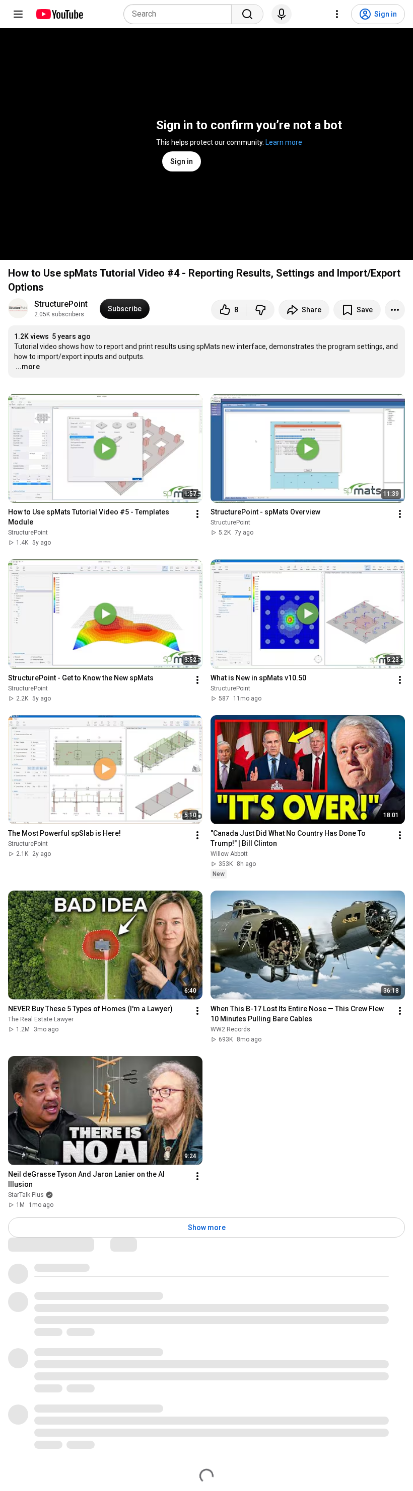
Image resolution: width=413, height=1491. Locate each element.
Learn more (283, 142)
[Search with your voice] (281, 14)
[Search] (247, 14)
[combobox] (180, 14)
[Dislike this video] (260, 310)
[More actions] (395, 310)
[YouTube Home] (59, 14)
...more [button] (28, 367)
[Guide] (18, 14)
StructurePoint (61, 304)
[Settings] (337, 14)
